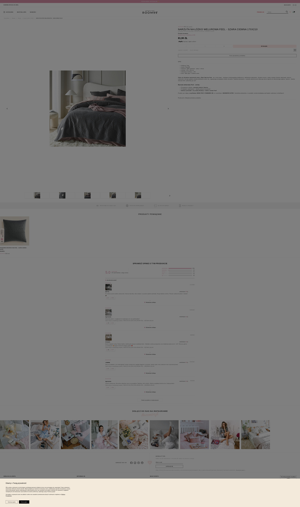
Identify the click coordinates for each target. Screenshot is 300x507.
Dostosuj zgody (11, 502)
